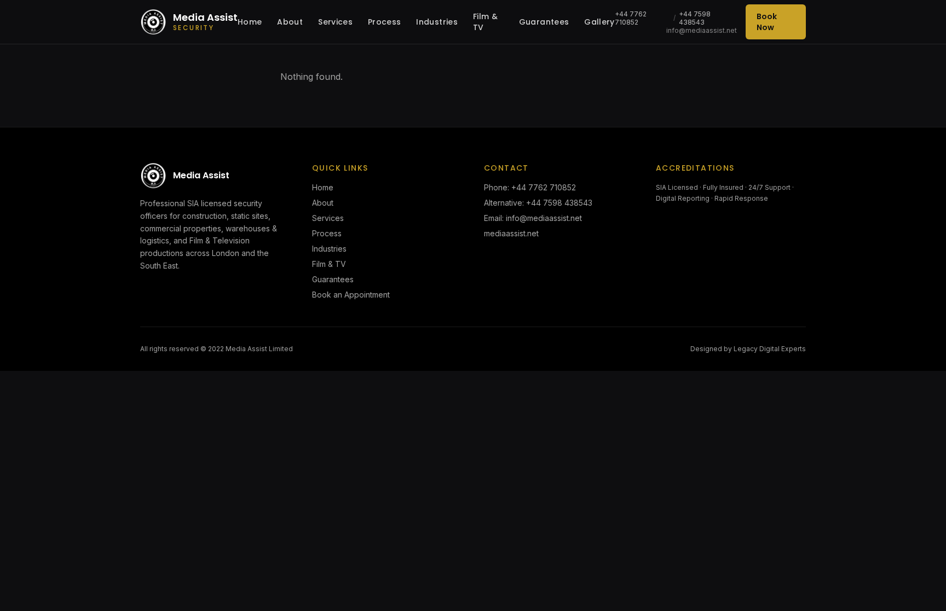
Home (250, 21)
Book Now (767, 22)
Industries (437, 21)
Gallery (599, 21)
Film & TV (485, 22)
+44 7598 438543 (695, 18)
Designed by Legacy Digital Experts (748, 349)
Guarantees (544, 21)
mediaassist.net (511, 233)
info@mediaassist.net (701, 30)
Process (384, 21)
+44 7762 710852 (631, 18)
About (290, 21)
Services (335, 21)
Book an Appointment (351, 294)
